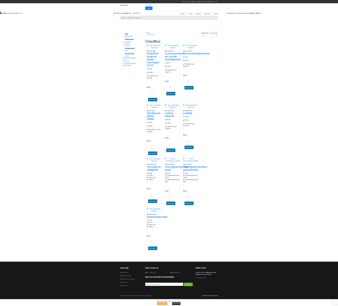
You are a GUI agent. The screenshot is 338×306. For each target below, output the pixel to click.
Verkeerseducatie (157, 216)
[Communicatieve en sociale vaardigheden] (172, 46)
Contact (215, 13)
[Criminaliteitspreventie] (190, 46)
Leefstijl (187, 113)
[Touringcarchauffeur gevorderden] (190, 160)
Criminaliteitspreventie (196, 53)
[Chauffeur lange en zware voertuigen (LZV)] (154, 46)
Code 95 (206, 13)
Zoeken (148, 8)
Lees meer (176, 303)
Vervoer (127, 45)
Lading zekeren (169, 115)
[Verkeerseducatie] (154, 210)
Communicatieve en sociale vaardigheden (175, 56)
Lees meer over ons (201, 277)
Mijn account (123, 285)
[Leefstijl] (190, 106)
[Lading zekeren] (172, 106)
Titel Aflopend (150, 34)
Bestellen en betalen (126, 275)
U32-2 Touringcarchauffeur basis (129, 58)
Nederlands (128, 36)
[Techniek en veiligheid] (154, 160)
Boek (126, 51)
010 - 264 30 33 (151, 272)
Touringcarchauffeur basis (177, 168)
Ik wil (190, 13)
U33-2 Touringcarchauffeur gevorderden (129, 63)
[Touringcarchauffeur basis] (172, 160)
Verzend (188, 284)
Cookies (148, 295)
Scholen (198, 13)
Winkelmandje (213, 1)
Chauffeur (128, 41)
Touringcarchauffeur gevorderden (195, 168)
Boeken (182, 13)
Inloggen (196, 1)
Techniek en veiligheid (154, 168)
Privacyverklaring (140, 295)
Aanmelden (204, 1)
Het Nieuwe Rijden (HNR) (153, 116)
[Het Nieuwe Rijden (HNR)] (154, 106)
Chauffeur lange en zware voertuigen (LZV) (153, 59)
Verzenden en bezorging (127, 279)
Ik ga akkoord (162, 303)
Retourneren (123, 282)
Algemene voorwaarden (127, 295)
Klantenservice (187, 1)
